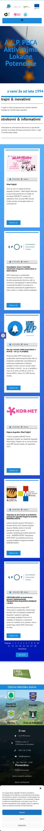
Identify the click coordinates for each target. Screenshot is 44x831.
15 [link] (24, 646)
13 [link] (16, 646)
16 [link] (28, 646)
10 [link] (38, 643)
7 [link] (29, 643)
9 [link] (34, 643)
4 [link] (21, 643)
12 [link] (13, 646)
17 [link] (31, 646)
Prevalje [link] (33, 705)
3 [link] (18, 643)
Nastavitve (22, 825)
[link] (3, 335)
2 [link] (15, 643)
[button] (40, 788)
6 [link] (26, 643)
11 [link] (9, 646)
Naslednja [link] (22, 649)
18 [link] (35, 646)
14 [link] (20, 646)
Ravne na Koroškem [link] (11, 705)
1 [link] (12, 643)
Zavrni (22, 819)
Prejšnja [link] (8, 643)
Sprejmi (22, 812)
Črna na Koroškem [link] (33, 722)
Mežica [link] (11, 722)
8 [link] (31, 643)
